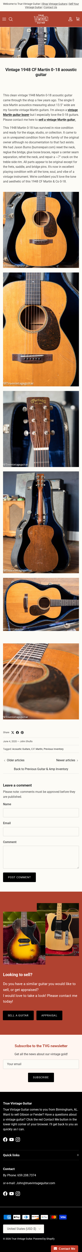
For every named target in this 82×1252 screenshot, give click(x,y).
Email (7, 823)
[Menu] (4, 19)
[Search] (12, 19)
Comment (9, 842)
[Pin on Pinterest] (22, 732)
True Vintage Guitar (21, 1238)
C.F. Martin (37, 749)
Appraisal (49, 1015)
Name (7, 804)
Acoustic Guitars (21, 749)
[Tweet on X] (12, 732)
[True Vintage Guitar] (41, 19)
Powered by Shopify (44, 1238)
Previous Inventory (54, 749)
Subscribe (41, 1077)
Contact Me (66, 1248)
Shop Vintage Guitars (54, 3)
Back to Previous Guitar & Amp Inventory (41, 769)
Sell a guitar (18, 1015)
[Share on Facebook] (17, 732)
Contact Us (50, 7)
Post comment (19, 877)
